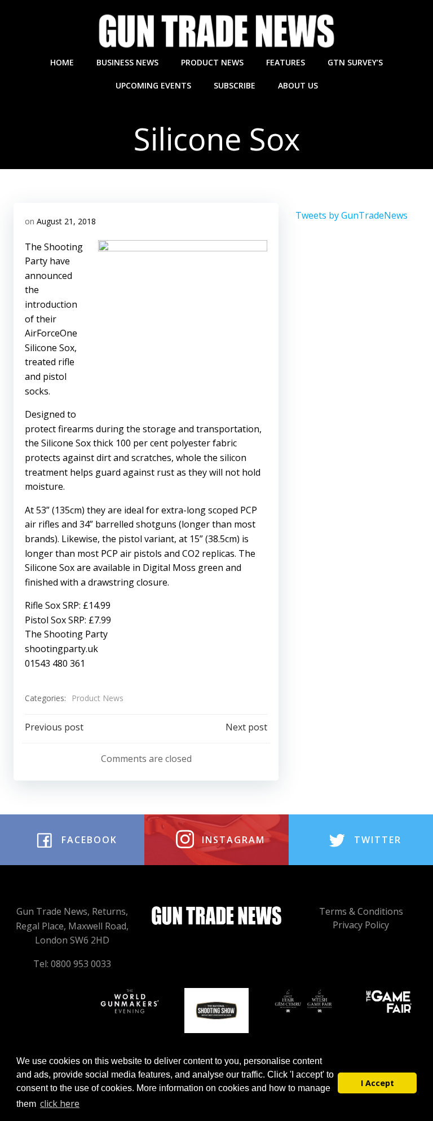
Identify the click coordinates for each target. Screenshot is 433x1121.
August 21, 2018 (66, 221)
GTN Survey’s (355, 62)
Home (62, 62)
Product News (212, 62)
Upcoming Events (153, 85)
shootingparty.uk (61, 649)
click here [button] (59, 1103)
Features (285, 62)
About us (298, 85)
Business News (127, 62)
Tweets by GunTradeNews (351, 215)
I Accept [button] (377, 1083)
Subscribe (234, 85)
